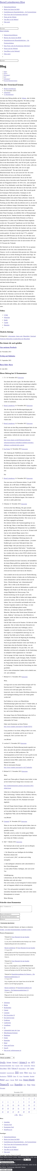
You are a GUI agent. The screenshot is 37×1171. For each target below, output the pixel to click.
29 (23, 1112)
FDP (28, 1068)
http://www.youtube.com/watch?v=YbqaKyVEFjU (18, 726)
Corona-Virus (27, 1065)
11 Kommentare (9, 94)
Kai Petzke (7, 449)
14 (18, 1105)
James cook (19, 336)
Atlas (29, 1062)
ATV (33, 1062)
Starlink (12, 1085)
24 (34, 1108)
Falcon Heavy (22, 1068)
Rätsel (5, 1043)
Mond (34, 1072)
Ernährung (7, 1020)
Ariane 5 (15, 1062)
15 (23, 1105)
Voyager (2, 1088)
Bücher (6, 1005)
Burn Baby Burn (6, 365)
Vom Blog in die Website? (12, 51)
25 (2, 1112)
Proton (20, 1076)
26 (8, 1112)
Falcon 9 (15, 1068)
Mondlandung (3, 1076)
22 (23, 1108)
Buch (13, 1065)
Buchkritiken (7, 1007)
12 (8, 1105)
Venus (33, 1085)
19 (8, 1108)
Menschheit (26, 336)
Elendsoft (6, 821)
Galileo (32, 1068)
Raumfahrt (7, 1040)
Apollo (3, 1062)
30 (29, 1112)
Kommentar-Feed (9, 1127)
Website (24, 98)
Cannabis (17, 1065)
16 (29, 1105)
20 (13, 1108)
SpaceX (6, 1048)
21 (18, 1108)
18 (2, 1108)
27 (13, 1112)
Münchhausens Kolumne (11, 1033)
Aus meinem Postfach (8, 347)
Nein (29, 1159)
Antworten (21, 377)
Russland (32, 1076)
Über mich (7, 54)
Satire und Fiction (9, 1045)
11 (2, 1105)
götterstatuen (11, 336)
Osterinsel (33, 336)
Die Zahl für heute (9, 1018)
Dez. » (21, 1115)
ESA (9, 1068)
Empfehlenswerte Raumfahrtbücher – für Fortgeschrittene (20, 1142)
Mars (26, 1073)
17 (34, 1105)
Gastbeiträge (7, 1023)
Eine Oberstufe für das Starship (20, 937)
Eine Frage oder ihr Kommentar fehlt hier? (17, 46)
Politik (6, 1038)
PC (18, 1076)
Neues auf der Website (11, 48)
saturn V (7, 1080)
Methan (30, 1072)
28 (18, 1112)
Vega (28, 1085)
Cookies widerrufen (6, 1170)
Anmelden (7, 1122)
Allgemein (7, 92)
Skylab (12, 1080)
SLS (16, 1080)
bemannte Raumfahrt (5, 1065)
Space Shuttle (29, 1080)
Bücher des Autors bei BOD (12, 37)
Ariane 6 (23, 1062)
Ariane (8, 1062)
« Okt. (16, 1115)
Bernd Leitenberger (10, 88)
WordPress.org (8, 1129)
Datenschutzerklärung (10, 35)
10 (34, 1102)
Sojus (20, 1080)
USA (24, 1085)
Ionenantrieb (3, 1073)
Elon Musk (3, 1068)
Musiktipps (7, 1035)
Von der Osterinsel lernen (10, 80)
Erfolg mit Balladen (7, 356)
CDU (21, 1065)
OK (25, 1159)
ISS (17, 1072)
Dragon (33, 1065)
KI (4, 1028)
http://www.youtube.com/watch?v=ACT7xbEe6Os (18, 767)
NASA (9, 1076)
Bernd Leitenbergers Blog (12, 2)
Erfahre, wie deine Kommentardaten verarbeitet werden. (15, 929)
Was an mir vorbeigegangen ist (12, 1050)
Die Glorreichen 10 (9, 1015)
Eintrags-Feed (8, 1124)
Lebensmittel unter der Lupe (12, 1030)
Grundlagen (7, 1025)
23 (29, 1108)
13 (13, 1105)
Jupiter (21, 1073)
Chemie (6, 1010)
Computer (6, 1013)
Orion (14, 1076)
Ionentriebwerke (10, 1072)
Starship (18, 1084)
